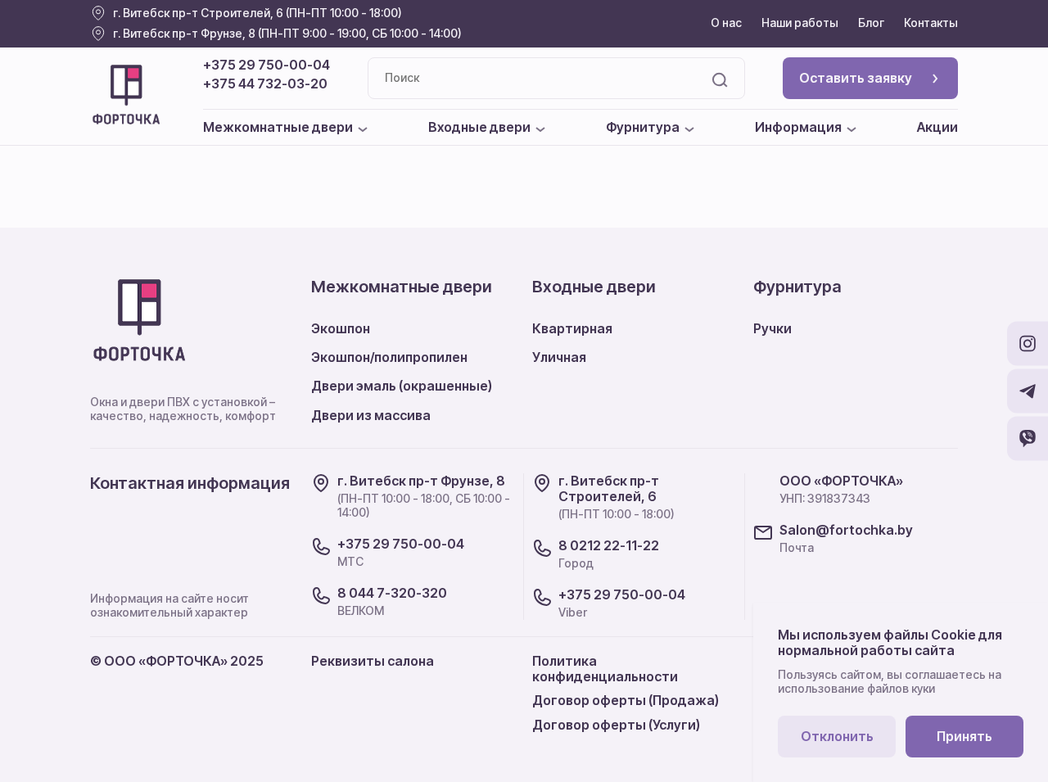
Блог (871, 22)
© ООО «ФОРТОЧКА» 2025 (177, 661)
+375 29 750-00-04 (266, 65)
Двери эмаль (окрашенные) (401, 385)
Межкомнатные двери (278, 127)
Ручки (772, 328)
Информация (798, 127)
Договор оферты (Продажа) (625, 700)
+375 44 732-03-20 (265, 84)
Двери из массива (371, 415)
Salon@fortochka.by (846, 530)
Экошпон (340, 328)
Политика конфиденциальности (605, 669)
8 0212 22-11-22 (608, 546)
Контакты (931, 22)
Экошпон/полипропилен (389, 357)
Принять (964, 736)
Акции (937, 127)
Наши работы (799, 22)
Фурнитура (643, 127)
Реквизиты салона (372, 661)
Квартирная (572, 328)
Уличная (559, 357)
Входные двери (479, 127)
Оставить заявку (855, 78)
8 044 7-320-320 (392, 593)
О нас (726, 22)
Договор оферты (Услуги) (616, 724)
